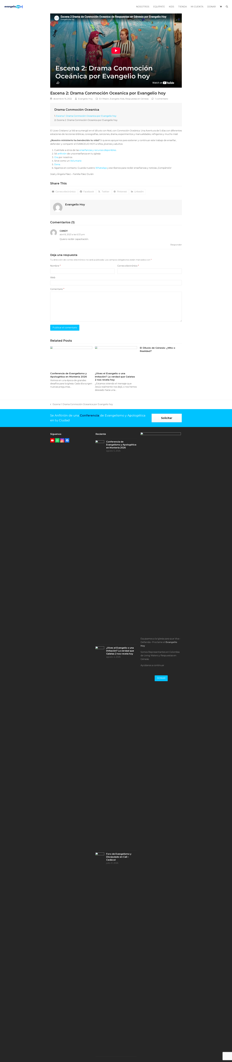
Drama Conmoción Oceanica (76, 109)
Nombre (55, 266)
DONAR (161, 678)
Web (52, 277)
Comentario (57, 289)
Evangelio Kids (117, 99)
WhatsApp (101, 168)
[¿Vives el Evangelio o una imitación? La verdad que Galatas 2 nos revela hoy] (116, 358)
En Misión (104, 99)
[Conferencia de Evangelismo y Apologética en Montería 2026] (71, 358)
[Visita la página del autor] (57, 207)
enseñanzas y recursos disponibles (97, 150)
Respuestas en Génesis (136, 99)
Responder (176, 245)
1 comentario (161, 99)
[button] (221, 6)
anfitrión (62, 153)
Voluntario (75, 161)
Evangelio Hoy (85, 99)
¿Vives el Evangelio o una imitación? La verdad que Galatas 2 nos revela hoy (115, 376)
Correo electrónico (128, 266)
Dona (57, 164)
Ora (56, 157)
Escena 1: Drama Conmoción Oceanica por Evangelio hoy (86, 116)
